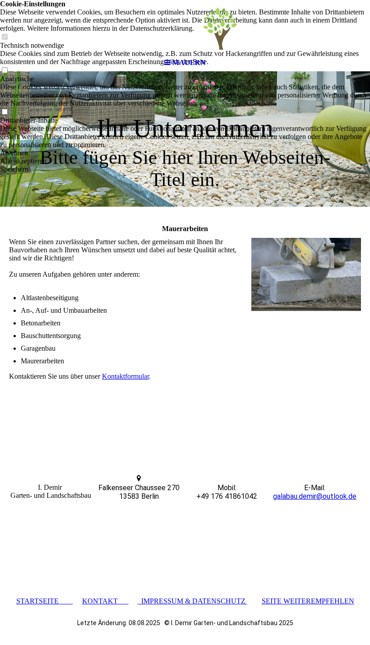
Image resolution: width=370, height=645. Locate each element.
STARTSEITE (44, 601)
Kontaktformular (125, 376)
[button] (185, 153)
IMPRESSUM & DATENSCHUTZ (192, 601)
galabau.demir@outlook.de (314, 496)
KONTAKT (105, 601)
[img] (185, 27)
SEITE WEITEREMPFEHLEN (308, 601)
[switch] (4, 112)
